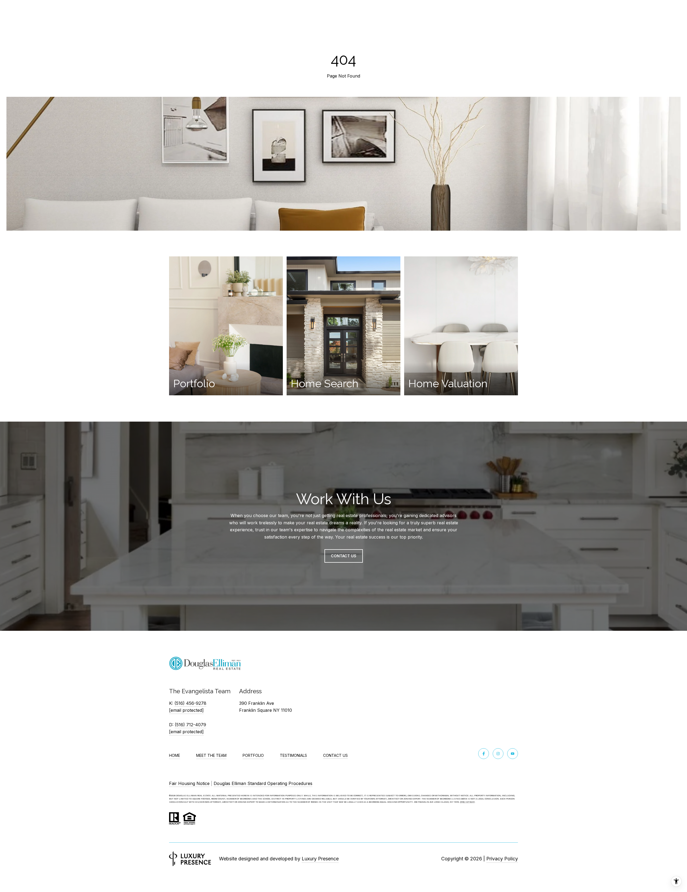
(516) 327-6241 (467, 802)
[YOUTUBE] (512, 753)
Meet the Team (211, 755)
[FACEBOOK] (483, 753)
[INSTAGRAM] (498, 753)
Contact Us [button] (343, 556)
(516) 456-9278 (190, 703)
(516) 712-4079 (190, 724)
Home (174, 755)
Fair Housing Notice (189, 783)
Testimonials (293, 755)
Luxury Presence (320, 858)
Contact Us (335, 755)
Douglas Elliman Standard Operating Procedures (263, 783)
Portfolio (253, 755)
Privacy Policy (502, 858)
